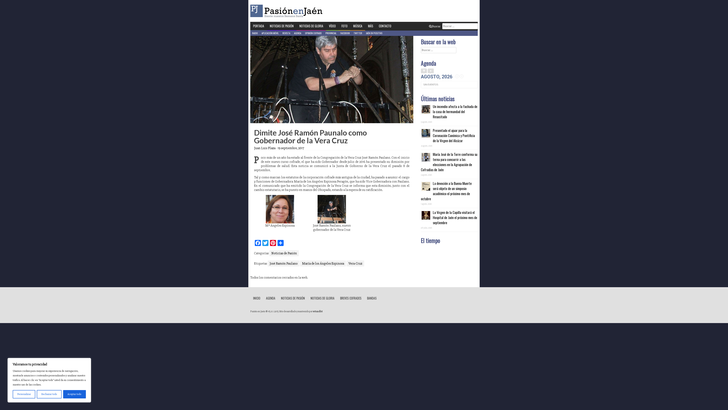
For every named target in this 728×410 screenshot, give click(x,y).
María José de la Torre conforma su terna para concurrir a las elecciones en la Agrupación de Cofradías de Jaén (449, 162)
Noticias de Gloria (311, 26)
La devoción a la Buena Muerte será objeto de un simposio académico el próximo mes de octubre (446, 191)
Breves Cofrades (350, 298)
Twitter (358, 33)
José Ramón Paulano (284, 263)
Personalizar (24, 394)
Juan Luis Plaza (264, 148)
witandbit (318, 311)
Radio (255, 33)
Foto (344, 26)
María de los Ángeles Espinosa (323, 263)
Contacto (385, 26)
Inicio (256, 298)
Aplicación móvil (270, 33)
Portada (258, 26)
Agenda (297, 33)
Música (357, 26)
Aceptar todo (74, 394)
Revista (286, 33)
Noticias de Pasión (282, 26)
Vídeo (332, 26)
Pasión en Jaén (287, 11)
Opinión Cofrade (313, 33)
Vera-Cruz (355, 263)
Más (370, 26)
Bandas (372, 298)
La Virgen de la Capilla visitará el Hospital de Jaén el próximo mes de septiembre (455, 217)
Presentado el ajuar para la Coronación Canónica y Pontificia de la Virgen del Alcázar (454, 135)
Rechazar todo (49, 394)
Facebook (345, 33)
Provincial (331, 33)
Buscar (436, 26)
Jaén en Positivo (374, 33)
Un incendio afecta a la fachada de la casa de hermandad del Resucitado (455, 111)
